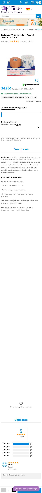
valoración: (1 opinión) (17, 41)
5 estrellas (6, 443)
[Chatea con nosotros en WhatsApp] (27, 2)
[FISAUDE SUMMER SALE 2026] (21, 22)
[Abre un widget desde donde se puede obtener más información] (26, 489)
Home (3, 29)
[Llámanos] (21, 2)
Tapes (33, 29)
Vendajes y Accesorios (22, 29)
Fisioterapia (10, 29)
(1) (31, 443)
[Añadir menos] (3, 490)
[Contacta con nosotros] (32, 2)
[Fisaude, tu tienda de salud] (12, 9)
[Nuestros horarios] (9, 2)
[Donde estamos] (4, 2)
